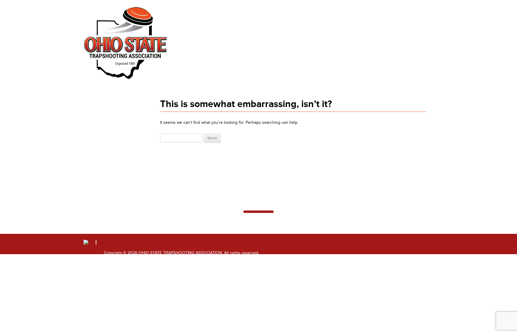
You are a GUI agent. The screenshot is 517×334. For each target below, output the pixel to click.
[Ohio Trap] (125, 43)
